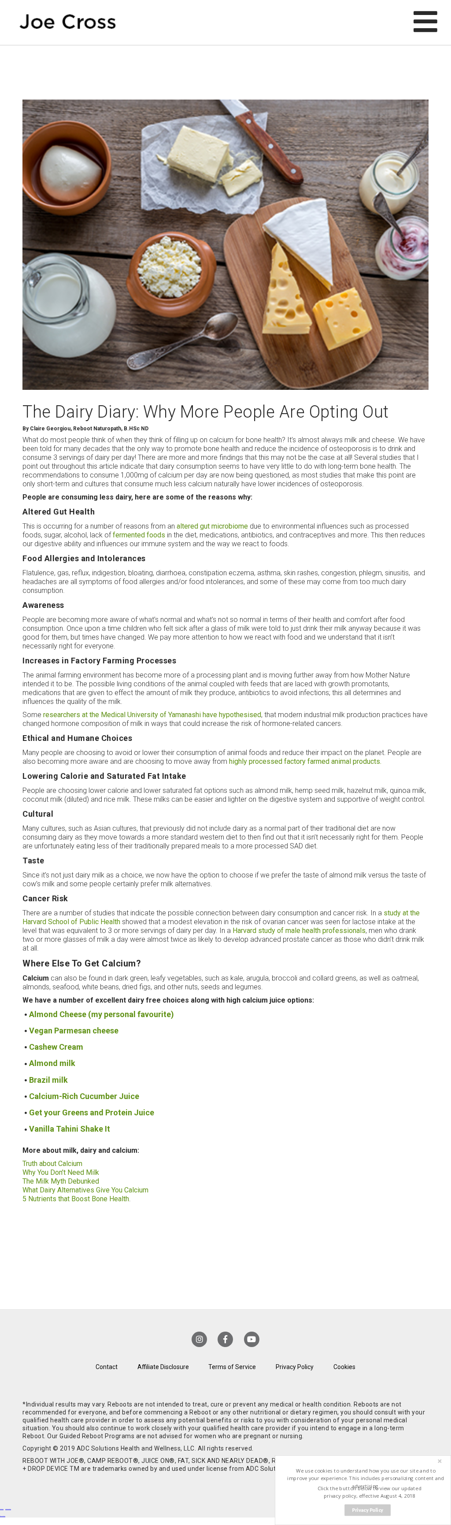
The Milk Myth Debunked (60, 1181)
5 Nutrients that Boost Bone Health (75, 1199)
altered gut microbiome (212, 526)
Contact (107, 1366)
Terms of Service (232, 1366)
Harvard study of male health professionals (299, 930)
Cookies (344, 1366)
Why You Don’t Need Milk (60, 1172)
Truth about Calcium (52, 1163)
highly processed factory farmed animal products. (305, 761)
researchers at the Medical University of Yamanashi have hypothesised (152, 715)
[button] (366, 1478)
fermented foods (139, 535)
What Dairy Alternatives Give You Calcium (85, 1190)
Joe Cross (67, 22)
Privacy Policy (295, 1366)
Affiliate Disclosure (163, 1366)
